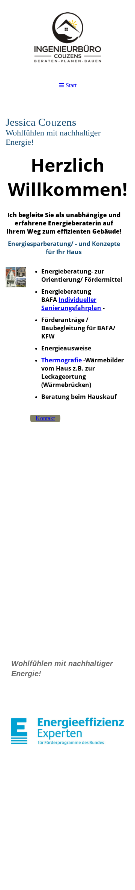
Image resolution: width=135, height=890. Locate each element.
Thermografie (62, 360)
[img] (67, 37)
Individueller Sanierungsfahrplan (71, 304)
